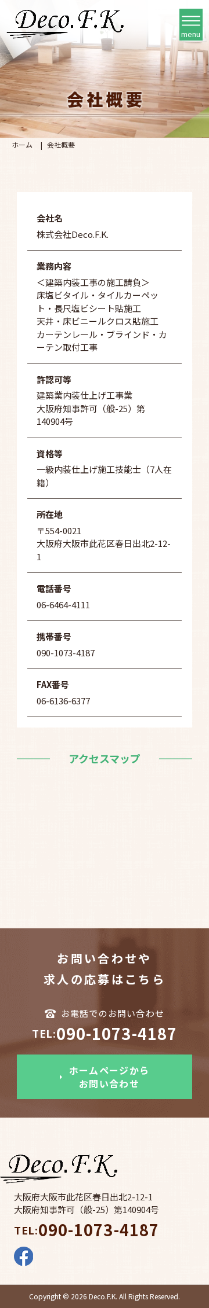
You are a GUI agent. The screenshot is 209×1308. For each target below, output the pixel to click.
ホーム (22, 144)
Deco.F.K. (103, 1296)
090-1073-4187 (104, 1033)
